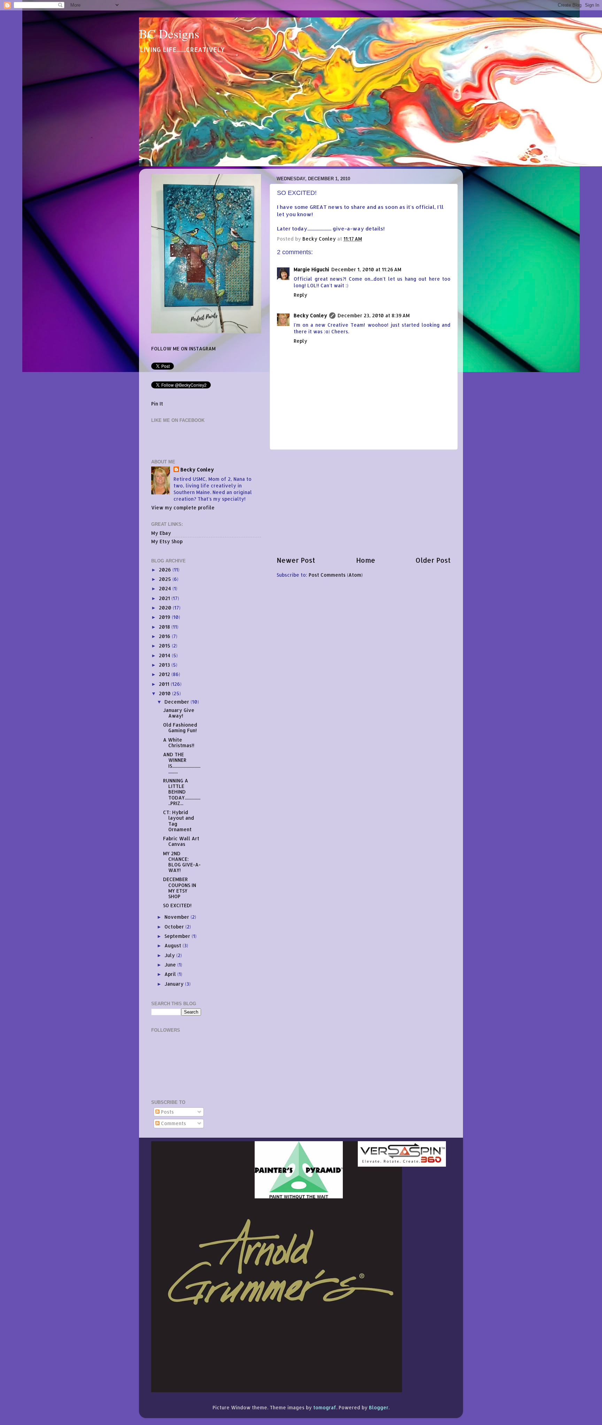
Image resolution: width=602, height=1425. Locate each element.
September (178, 936)
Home (365, 560)
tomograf (324, 1407)
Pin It (157, 404)
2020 (166, 608)
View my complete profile (183, 507)
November (177, 917)
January (174, 984)
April (170, 974)
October (174, 927)
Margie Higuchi (311, 269)
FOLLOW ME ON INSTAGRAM (183, 348)
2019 (165, 617)
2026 (165, 570)
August (173, 945)
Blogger (378, 1407)
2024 (165, 588)
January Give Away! (178, 713)
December (177, 702)
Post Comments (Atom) (336, 575)
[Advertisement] (363, 502)
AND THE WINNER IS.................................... (181, 762)
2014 (165, 655)
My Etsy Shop (167, 541)
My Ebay (161, 533)
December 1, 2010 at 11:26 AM (366, 269)
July (170, 955)
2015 (165, 646)
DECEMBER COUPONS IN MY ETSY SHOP (179, 887)
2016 (165, 636)
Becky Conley (310, 315)
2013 (165, 665)
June (170, 965)
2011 (165, 684)
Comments (173, 1123)
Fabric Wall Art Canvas (181, 841)
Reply (300, 295)
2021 (165, 598)
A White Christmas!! (178, 742)
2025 (165, 579)
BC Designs (169, 33)
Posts (167, 1112)
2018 (165, 627)
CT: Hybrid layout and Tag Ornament (178, 820)
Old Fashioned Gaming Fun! (180, 727)
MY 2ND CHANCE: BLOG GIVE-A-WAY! (182, 861)
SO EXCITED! (177, 905)
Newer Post (296, 560)
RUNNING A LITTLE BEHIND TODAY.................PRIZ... (181, 792)
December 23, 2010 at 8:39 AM (374, 315)
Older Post (433, 560)
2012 (165, 674)
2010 (165, 693)
